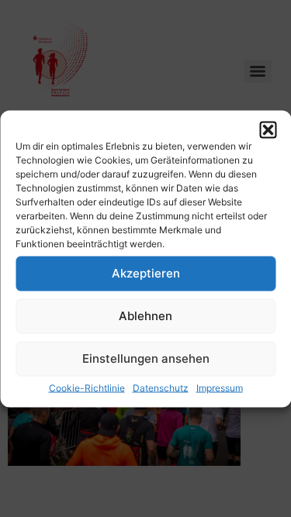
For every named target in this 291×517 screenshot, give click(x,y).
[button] (267, 129)
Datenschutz (161, 387)
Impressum (219, 387)
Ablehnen (145, 315)
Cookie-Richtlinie (87, 387)
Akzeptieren (146, 273)
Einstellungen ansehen (146, 358)
